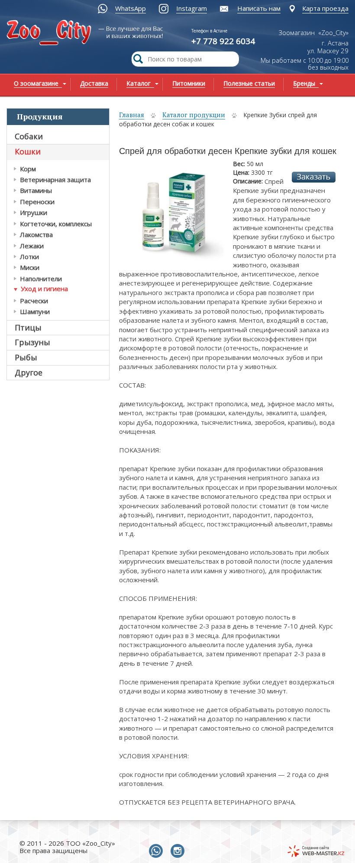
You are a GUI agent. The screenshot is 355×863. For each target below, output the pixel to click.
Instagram (191, 8)
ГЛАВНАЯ (63, 37)
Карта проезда (325, 8)
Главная (131, 114)
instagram (179, 851)
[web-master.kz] (315, 851)
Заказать (314, 177)
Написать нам (259, 8)
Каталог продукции (193, 114)
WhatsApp (130, 8)
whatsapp (157, 851)
